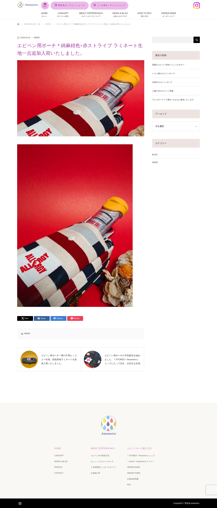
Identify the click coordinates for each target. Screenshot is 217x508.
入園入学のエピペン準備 (162, 91)
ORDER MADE (168, 14)
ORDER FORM (133, 473)
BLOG (154, 155)
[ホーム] (18, 20)
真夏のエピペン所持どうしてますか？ (168, 65)
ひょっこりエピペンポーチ (102, 461)
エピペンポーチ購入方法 (139, 448)
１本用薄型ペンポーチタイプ (103, 467)
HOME (44, 14)
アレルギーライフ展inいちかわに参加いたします (173, 100)
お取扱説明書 (133, 479)
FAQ (129, 485)
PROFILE (58, 467)
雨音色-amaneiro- (192, 503)
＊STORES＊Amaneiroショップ (141, 456)
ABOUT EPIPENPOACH (91, 14)
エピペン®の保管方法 (100, 456)
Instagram (19, 502)
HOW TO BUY (144, 14)
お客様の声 (95, 473)
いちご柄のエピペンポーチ (163, 73)
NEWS (37, 38)
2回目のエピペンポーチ (162, 82)
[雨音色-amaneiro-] (108, 432)
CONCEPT (63, 14)
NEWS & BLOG (120, 14)
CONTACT (58, 473)
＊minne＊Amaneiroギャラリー (140, 461)
